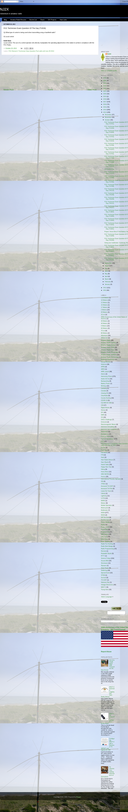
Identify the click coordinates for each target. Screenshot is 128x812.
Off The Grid (105, 517)
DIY (102, 412)
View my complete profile (109, 70)
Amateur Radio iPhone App (109, 352)
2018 (105, 99)
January (107, 284)
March (107, 279)
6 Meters (104, 326)
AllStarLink (104, 338)
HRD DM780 (105, 474)
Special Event (105, 573)
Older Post (91, 90)
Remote (103, 551)
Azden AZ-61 (105, 379)
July (106, 268)
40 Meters (104, 323)
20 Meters (104, 312)
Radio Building (105, 541)
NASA (103, 512)
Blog (5, 20)
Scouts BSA (104, 560)
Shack (42, 20)
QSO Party (104, 539)
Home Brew (104, 471)
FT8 (102, 455)
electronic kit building (107, 427)
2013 (105, 112)
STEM (103, 575)
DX (102, 417)
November (108, 117)
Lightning (104, 496)
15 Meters (104, 305)
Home (50, 90)
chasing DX (104, 393)
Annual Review (105, 362)
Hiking (103, 469)
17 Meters (104, 307)
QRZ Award (104, 534)
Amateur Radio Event (107, 350)
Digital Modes (105, 407)
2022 (105, 88)
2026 (105, 78)
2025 (105, 80)
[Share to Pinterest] (33, 48)
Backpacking (105, 381)
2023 (105, 86)
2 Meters (104, 310)
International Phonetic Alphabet (111, 479)
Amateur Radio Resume (18, 20)
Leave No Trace (106, 491)
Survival (103, 577)
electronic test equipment (109, 429)
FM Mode (104, 452)
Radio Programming (107, 548)
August (107, 266)
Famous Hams (105, 436)
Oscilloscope (105, 520)
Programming (105, 532)
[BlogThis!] (27, 48)
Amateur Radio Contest (108, 345)
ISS (102, 481)
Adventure (104, 335)
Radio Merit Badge (107, 546)
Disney (103, 410)
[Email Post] (21, 48)
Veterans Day (105, 582)
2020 (105, 94)
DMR (102, 415)
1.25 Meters (105, 297)
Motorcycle (104, 508)
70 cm (103, 330)
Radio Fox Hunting (107, 544)
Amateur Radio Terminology (110, 357)
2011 (105, 290)
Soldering (104, 570)
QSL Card (104, 536)
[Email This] (25, 48)
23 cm (103, 314)
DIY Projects (52, 20)
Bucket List (33, 20)
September (108, 263)
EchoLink (104, 422)
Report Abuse (106, 651)
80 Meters (104, 333)
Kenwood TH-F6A (106, 488)
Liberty (103, 493)
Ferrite (103, 447)
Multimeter (104, 510)
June (106, 271)
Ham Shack (104, 462)
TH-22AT (104, 580)
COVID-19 (104, 400)
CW (102, 405)
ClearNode (104, 395)
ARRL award (105, 371)
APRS (103, 366)
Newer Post (9, 90)
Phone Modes (105, 522)
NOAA (103, 515)
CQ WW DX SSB (106, 403)
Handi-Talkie (105, 464)
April (106, 276)
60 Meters (104, 328)
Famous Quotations (107, 439)
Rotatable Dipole (106, 553)
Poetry (103, 524)
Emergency (104, 434)
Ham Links (63, 20)
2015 (105, 107)
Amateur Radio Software (108, 354)
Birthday (103, 386)
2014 (105, 109)
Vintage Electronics (107, 584)
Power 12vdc (105, 527)
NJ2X (4, 9)
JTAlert (103, 484)
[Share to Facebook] (31, 48)
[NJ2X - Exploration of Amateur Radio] (116, 610)
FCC (102, 441)
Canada (103, 390)
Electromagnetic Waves (108, 424)
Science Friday (105, 558)
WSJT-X (103, 587)
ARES (103, 369)
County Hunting (106, 398)
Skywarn (103, 565)
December (108, 114)
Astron (103, 374)
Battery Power (105, 383)
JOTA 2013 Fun (109, 169)
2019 (105, 96)
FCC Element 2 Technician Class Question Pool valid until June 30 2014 (31, 51)
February (108, 281)
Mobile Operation (106, 505)
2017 (105, 101)
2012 (105, 287)
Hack (102, 457)
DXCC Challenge (106, 419)
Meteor (103, 503)
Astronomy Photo (106, 376)
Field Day (104, 450)
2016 (105, 104)
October (107, 120)
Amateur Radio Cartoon (108, 342)
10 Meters (104, 300)
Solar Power (105, 568)
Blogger (78, 797)
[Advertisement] (50, 72)
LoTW (103, 498)
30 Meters (104, 321)
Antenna (103, 364)
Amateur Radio (105, 340)
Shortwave (104, 563)
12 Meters (104, 302)
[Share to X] (29, 48)
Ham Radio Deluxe (107, 459)
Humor (103, 476)
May (106, 273)
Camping (104, 388)
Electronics (104, 431)
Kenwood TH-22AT (107, 486)
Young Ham (104, 589)
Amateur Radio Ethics (108, 347)
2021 (105, 91)
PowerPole (104, 529)
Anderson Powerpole (107, 359)
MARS (103, 500)
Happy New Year (106, 467)
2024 (105, 83)
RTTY (103, 556)
